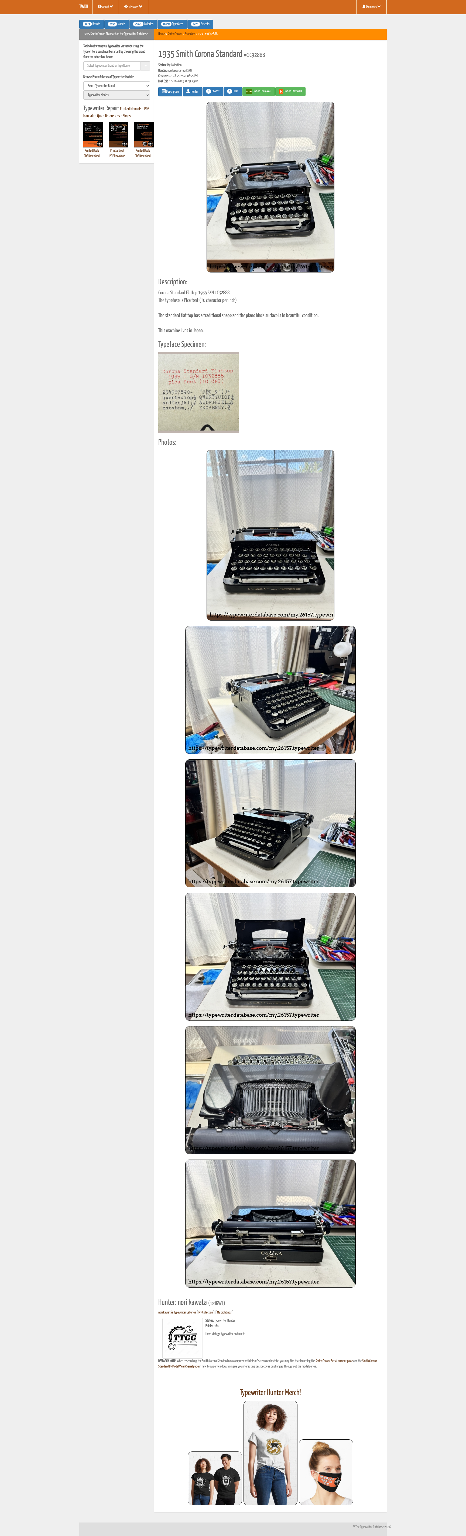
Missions (133, 7)
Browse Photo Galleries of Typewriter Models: (108, 77)
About (105, 7)
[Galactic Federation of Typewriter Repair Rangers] (270, 1453)
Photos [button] (214, 91)
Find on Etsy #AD (292, 91)
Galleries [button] (144, 24)
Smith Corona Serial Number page (334, 1361)
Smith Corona (174, 34)
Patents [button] (201, 24)
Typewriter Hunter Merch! (270, 1393)
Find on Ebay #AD (261, 91)
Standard (190, 34)
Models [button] (117, 24)
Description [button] (172, 91)
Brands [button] (92, 24)
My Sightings (224, 1312)
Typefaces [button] (173, 24)
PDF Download (92, 156)
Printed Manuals (131, 109)
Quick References (108, 116)
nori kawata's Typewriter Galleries (177, 1312)
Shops (127, 116)
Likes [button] (233, 91)
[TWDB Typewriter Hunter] (215, 1478)
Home (161, 34)
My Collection (205, 1312)
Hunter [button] (194, 91)
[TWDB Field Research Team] (326, 1472)
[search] (116, 85)
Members (371, 7)
